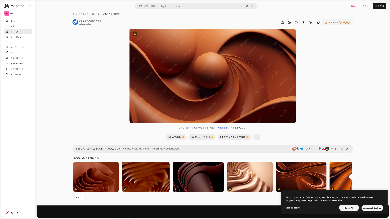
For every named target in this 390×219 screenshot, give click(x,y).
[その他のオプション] (303, 22)
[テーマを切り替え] (17, 212)
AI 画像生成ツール (186, 128)
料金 (353, 6)
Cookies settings (293, 207)
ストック (84, 13)
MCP (308, 148)
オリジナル (150, 34)
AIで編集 (174, 137)
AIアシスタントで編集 (232, 137)
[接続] (6, 212)
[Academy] (12, 212)
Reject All (349, 207)
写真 (93, 13)
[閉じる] (347, 149)
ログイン (364, 6)
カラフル (79, 197)
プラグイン (335, 148)
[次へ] (352, 177)
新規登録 (379, 6)
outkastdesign (85, 24)
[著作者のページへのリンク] (75, 22)
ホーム (75, 13)
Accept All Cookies (372, 207)
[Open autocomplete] (139, 6)
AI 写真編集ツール (225, 128)
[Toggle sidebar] (29, 6)
